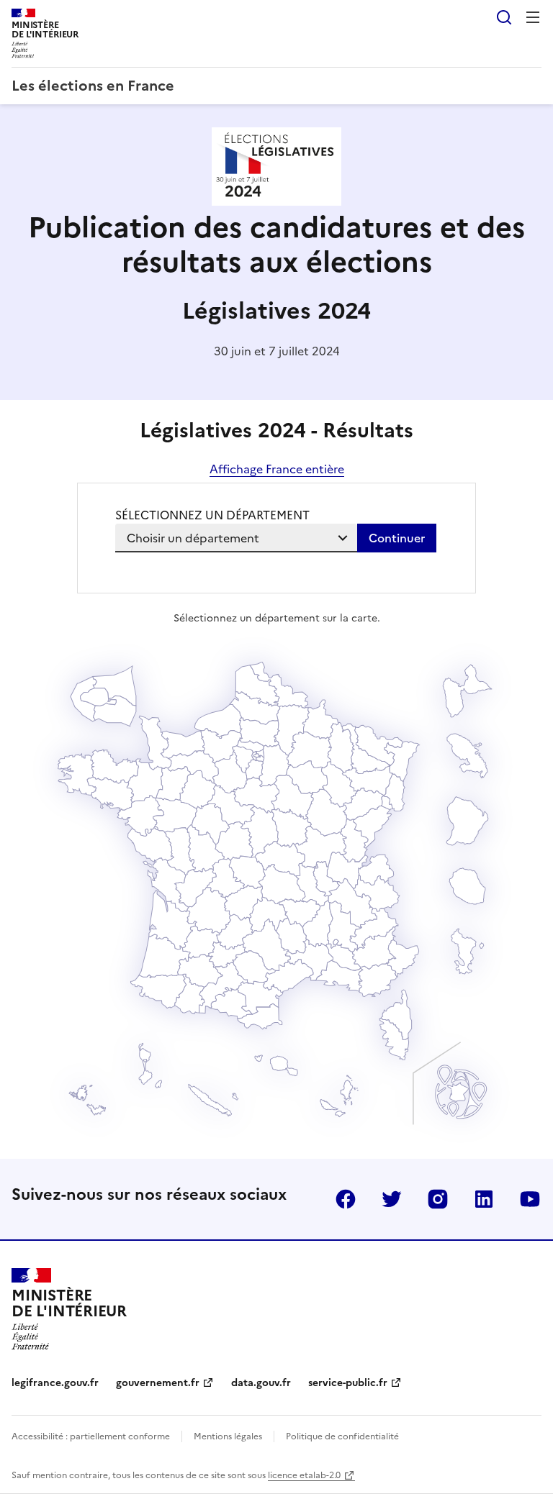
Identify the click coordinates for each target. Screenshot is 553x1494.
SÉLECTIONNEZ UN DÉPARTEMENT (212, 515)
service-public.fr (347, 1382)
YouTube (530, 1199)
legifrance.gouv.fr (55, 1382)
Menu (532, 17)
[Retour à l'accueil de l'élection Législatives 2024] (276, 201)
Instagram (438, 1199)
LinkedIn (484, 1199)
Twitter (391, 1199)
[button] (393, 1039)
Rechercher (504, 17)
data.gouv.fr (261, 1382)
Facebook (345, 1199)
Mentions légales (228, 1436)
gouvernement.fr (157, 1382)
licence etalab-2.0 (304, 1475)
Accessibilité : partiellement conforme (91, 1436)
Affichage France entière (277, 469)
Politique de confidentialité (342, 1436)
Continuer (397, 538)
